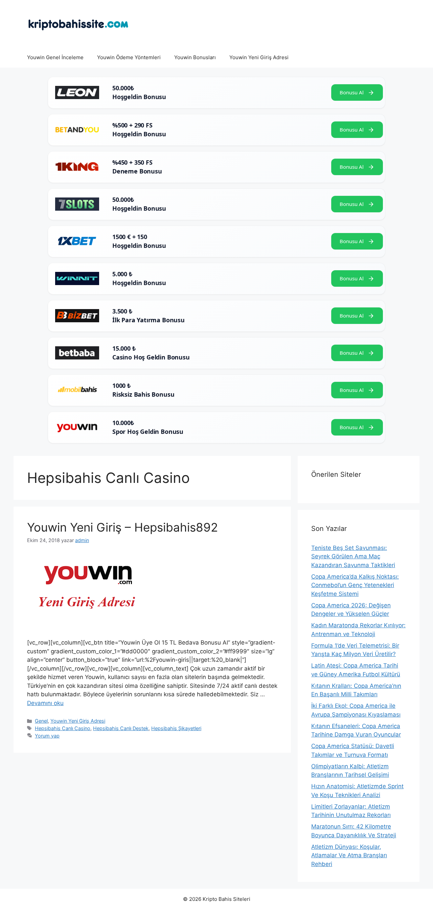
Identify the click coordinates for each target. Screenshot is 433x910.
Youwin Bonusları (195, 57)
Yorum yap (47, 736)
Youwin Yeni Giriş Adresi (259, 57)
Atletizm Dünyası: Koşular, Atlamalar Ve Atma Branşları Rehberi (349, 855)
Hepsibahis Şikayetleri (176, 728)
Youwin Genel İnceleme (55, 57)
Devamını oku (45, 703)
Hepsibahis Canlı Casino (62, 728)
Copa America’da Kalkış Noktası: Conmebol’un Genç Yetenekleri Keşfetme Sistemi (355, 585)
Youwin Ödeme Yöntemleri (129, 57)
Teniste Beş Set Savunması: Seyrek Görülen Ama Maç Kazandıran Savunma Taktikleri (353, 556)
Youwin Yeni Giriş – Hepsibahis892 (122, 527)
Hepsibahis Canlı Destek (121, 728)
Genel (41, 721)
